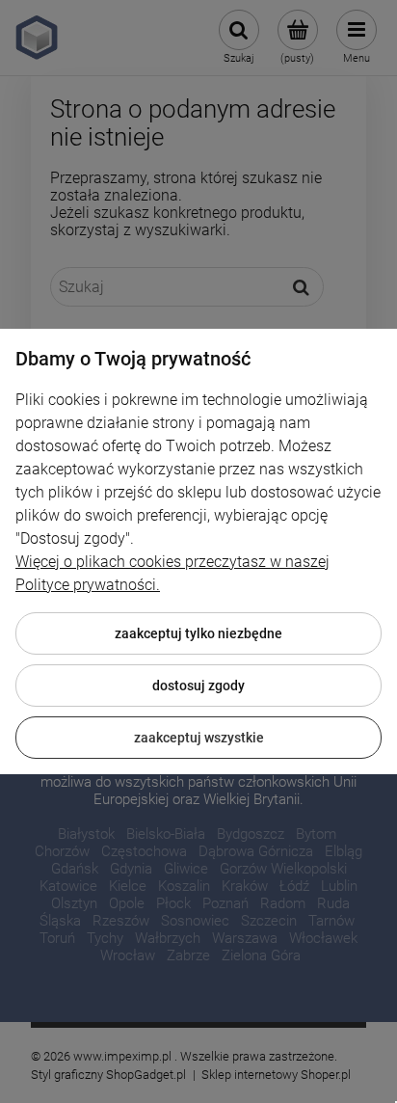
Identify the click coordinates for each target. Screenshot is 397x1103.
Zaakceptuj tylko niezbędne (198, 633)
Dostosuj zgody (198, 685)
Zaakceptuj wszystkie (199, 737)
